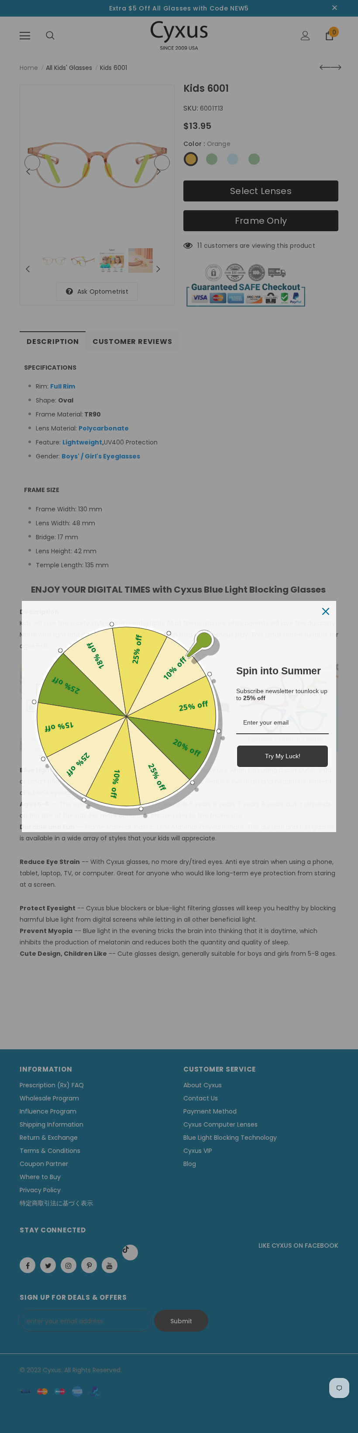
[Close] (325, 611)
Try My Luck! (282, 756)
